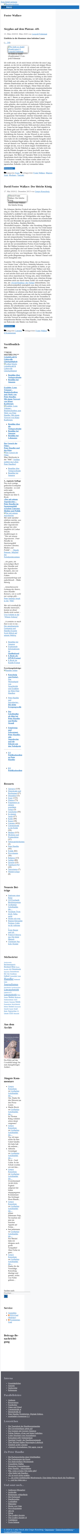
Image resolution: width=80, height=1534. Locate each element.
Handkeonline (13, 1499)
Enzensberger (14, 971)
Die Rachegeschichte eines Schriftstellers (24, 1457)
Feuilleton (13, 974)
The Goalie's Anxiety (16, 1515)
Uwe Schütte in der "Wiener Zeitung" (11, 615)
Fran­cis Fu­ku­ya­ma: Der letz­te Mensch (14, 937)
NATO (15, 999)
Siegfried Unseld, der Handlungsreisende (24, 1440)
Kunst (10, 821)
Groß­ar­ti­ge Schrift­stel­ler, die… (13, 907)
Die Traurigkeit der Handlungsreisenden (24, 1426)
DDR (10, 969)
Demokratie (16, 969)
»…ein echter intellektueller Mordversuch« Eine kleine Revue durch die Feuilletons (41, 1478)
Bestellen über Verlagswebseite (14, 469)
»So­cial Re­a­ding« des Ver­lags (22, 283)
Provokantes (13, 853)
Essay (17, 173)
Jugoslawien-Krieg (15, 987)
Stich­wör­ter (12, 1388)
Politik (10, 851)
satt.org (11, 1511)
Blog (13, 967)
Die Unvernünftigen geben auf (20, 1428)
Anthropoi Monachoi (16, 1490)
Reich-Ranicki (16, 1004)
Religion (11, 858)
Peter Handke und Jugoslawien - (14, 702)
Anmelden (12, 1313)
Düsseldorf (12, 795)
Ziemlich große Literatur (18, 1445)
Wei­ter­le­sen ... (9, 168)
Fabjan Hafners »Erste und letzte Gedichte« (25, 1433)
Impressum (49, 1530)
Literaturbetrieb (11, 989)
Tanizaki (20, 175)
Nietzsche (6, 1002)
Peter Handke (13, 846)
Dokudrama (7, 971)
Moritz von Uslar (15, 1506)
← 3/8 (7, 42)
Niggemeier (12, 1002)
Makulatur (12, 1504)
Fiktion (11, 800)
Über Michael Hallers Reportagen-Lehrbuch (25, 1442)
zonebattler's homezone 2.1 (19, 1416)
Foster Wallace (39, 173)
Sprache (11, 862)
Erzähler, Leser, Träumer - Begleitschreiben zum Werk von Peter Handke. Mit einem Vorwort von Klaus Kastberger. (12, 395)
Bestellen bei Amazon (13, 474)
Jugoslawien (7, 987)
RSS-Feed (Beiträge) (13, 1316)
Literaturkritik (10, 994)
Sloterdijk (6, 1009)
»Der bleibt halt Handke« (18, 1473)
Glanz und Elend (15, 1407)
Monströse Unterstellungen (19, 1466)
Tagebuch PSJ (13, 865)
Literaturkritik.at (14, 1409)
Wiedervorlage (14, 872)
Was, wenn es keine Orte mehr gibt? (22, 1471)
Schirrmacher (17, 1006)
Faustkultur (12, 1405)
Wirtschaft (16, 1013)
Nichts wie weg (14, 918)
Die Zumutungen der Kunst (19, 1459)
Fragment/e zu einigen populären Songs (13, 806)
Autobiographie (8, 962)
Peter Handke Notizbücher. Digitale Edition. (25, 1414)
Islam (5, 982)
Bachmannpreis (9, 964)
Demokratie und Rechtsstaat (14, 792)
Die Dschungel (14, 1497)
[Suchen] (6, 1296)
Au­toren (11, 1386)
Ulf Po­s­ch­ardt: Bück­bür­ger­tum (14, 901)
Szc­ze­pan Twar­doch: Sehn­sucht (14, 913)
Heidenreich (17, 979)
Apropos (11, 789)
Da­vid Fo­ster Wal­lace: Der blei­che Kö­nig (28, 186)
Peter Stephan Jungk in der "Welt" (12, 599)
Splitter (11, 860)
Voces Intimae (13, 1522)
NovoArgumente (15, 1508)
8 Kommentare (10, 333)
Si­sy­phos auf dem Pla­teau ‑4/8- (22, 28)
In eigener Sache (12, 815)
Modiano (12, 175)
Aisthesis (11, 1400)
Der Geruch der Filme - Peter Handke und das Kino (12, 446)
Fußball (7, 976)
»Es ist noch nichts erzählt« (19, 1475)
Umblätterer (13, 1520)
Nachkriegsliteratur (8, 999)
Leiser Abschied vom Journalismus (22, 1435)
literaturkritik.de (14, 1412)
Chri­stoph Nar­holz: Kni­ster (14, 942)
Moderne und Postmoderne (13, 836)
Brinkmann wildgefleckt (18, 1494)
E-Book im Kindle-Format (14, 661)
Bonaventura (13, 1402)
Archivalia (12, 1492)
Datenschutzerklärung (64, 1530)
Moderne (18, 997)
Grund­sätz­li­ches (14, 1383)
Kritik (10, 819)
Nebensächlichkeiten (16, 842)
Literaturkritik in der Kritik (13, 826)
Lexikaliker (12, 1501)
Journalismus (11, 984)
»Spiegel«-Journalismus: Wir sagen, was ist (25, 1447)
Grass (19, 976)
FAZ (8, 974)
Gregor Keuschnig (12, 1087)
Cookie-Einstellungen (12, 1532)
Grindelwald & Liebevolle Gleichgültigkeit (10, 359)
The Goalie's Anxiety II (17, 1518)
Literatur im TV (8, 992)
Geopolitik (13, 976)
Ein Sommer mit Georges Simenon (22, 1431)
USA (11, 1013)
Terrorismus (13, 869)
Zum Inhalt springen (9, 2)
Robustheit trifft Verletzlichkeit (20, 1438)
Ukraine (6, 1013)
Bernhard (7, 967)
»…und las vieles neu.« (17, 1480)
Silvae (10, 1513)
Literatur (18, 331)
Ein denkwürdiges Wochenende (20, 1461)
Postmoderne (7, 1004)
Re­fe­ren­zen (12, 1390)
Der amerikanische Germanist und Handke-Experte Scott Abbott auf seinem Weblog (11, 630)
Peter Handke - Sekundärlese (19, 1468)
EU (5, 974)
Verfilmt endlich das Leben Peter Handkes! (12, 461)
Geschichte (12, 812)
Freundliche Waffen (16, 1464)
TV (18, 1011)
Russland (11, 1006)
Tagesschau (12, 1011)
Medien (11, 832)
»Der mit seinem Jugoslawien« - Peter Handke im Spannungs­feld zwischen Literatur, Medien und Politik (12, 505)
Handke (9, 978)
